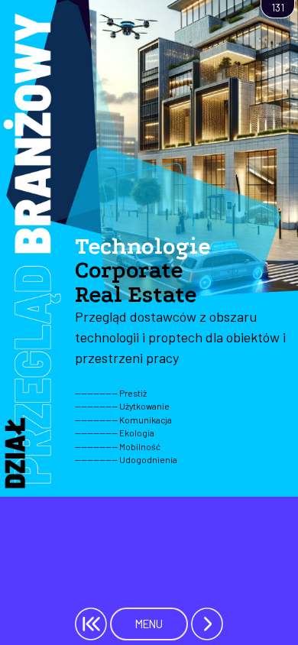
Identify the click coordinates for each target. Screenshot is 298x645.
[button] (207, 624)
